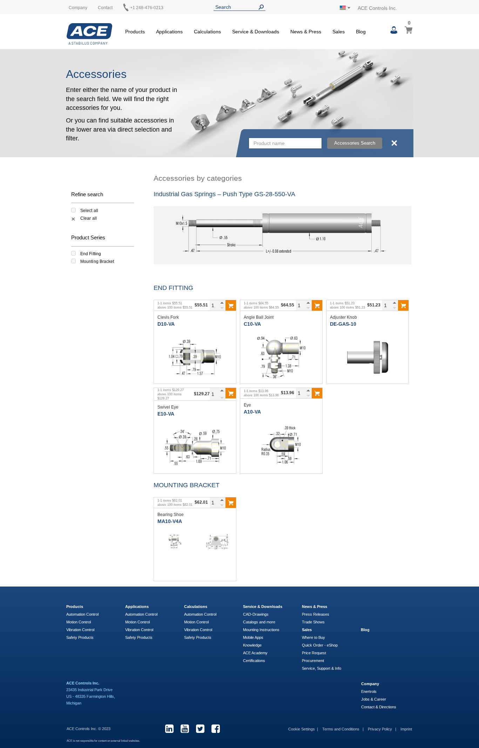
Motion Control (78, 622)
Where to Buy (313, 637)
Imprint (406, 729)
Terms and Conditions (341, 729)
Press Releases (315, 614)
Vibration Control (80, 630)
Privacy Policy (380, 729)
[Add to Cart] (230, 305)
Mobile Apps (253, 637)
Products (74, 606)
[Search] (262, 7)
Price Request (314, 653)
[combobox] (285, 143)
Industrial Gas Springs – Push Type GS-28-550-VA (224, 194)
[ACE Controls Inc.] (89, 34)
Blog (365, 630)
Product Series (88, 237)
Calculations (195, 606)
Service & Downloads (262, 606)
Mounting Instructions (261, 630)
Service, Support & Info (321, 668)
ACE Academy (255, 653)
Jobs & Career (373, 699)
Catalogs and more (259, 622)
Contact (105, 7)
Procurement (313, 660)
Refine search (87, 194)
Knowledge (252, 645)
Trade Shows (313, 622)
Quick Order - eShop (320, 645)
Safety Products (80, 637)
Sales (307, 630)
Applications (137, 606)
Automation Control (82, 614)
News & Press (314, 606)
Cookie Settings (301, 729)
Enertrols (369, 691)
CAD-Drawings (256, 614)
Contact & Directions (378, 707)
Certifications (254, 660)
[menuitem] (135, 30)
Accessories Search (354, 143)
